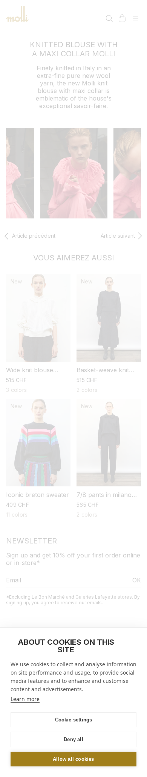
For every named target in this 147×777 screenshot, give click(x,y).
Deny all (73, 739)
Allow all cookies (73, 759)
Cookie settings (73, 720)
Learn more (25, 699)
